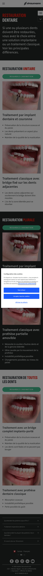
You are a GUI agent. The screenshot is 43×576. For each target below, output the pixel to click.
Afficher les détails (21, 302)
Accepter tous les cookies (21, 296)
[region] (21, 288)
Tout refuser (21, 290)
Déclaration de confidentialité (27, 284)
